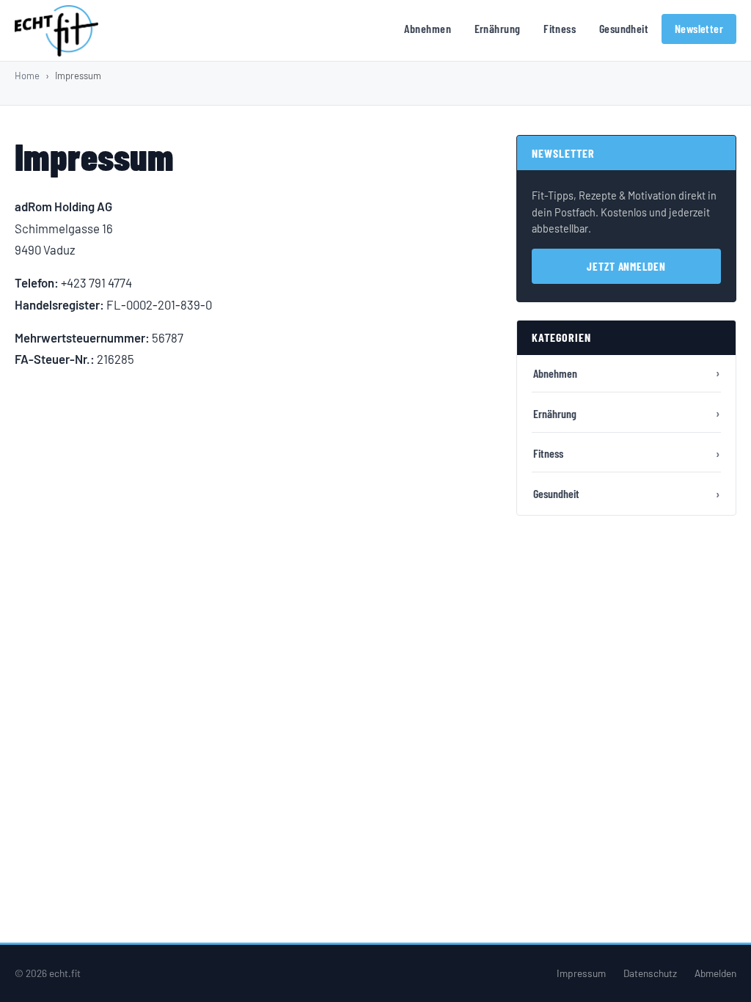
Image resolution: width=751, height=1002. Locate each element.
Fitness (559, 28)
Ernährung (498, 28)
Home (27, 75)
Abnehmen (427, 28)
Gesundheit (624, 28)
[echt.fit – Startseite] (56, 30)
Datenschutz (650, 973)
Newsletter (699, 28)
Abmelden (715, 973)
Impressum (581, 973)
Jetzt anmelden (626, 266)
